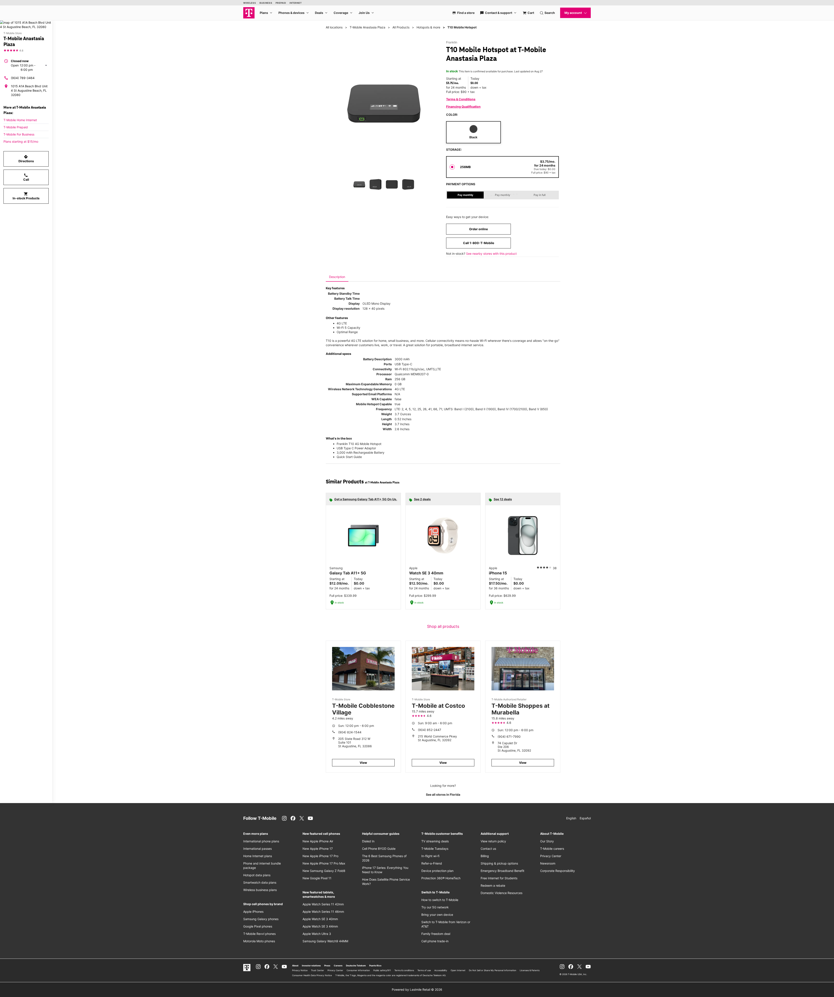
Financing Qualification (463, 106)
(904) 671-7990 (509, 736)
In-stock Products (26, 196)
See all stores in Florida (443, 794)
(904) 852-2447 (429, 730)
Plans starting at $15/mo (20, 141)
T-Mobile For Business (18, 134)
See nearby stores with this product (491, 253)
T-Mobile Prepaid (15, 127)
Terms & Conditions (460, 99)
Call (26, 177)
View (363, 762)
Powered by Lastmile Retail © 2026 (417, 989)
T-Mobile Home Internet (20, 120)
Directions (26, 159)
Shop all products (443, 626)
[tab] (337, 277)
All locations (334, 27)
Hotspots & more (428, 27)
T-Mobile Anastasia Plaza (367, 27)
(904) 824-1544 (349, 732)
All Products (400, 27)
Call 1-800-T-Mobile (478, 243)
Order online (478, 229)
